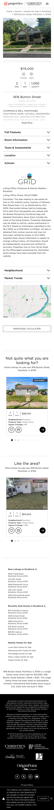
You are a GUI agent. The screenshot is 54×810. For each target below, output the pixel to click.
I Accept (43, 799)
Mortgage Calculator (27, 329)
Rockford (42, 104)
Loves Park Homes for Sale (19, 647)
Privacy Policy (27, 785)
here (9, 807)
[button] (27, 301)
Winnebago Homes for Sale (20, 654)
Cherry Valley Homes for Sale (20, 657)
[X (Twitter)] (23, 778)
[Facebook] (17, 778)
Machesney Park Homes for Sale (22, 651)
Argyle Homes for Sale (18, 660)
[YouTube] (37, 778)
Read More (27, 123)
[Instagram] (30, 778)
